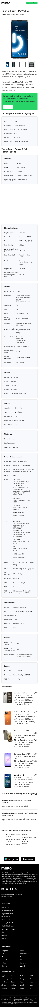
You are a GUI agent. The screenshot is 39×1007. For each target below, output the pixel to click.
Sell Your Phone (31, 3)
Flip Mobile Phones (8, 926)
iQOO (31, 976)
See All (22, 966)
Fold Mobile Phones (8, 929)
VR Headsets (6, 917)
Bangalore (5, 951)
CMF (12, 976)
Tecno (32, 982)
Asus (21, 982)
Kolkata (4, 963)
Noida (22, 957)
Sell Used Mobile (7, 911)
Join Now (8, 107)
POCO (22, 988)
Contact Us (5, 907)
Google (22, 979)
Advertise (5, 938)
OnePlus (4, 982)
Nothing (4, 988)
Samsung (5, 979)
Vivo (12, 979)
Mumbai (4, 957)
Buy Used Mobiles (8, 914)
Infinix (22, 985)
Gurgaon (23, 963)
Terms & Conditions (13, 999)
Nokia (13, 988)
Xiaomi (4, 985)
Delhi (3, 954)
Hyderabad (5, 960)
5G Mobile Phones (8, 920)
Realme (13, 985)
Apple (3, 976)
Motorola (23, 976)
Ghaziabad (23, 960)
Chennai (4, 966)
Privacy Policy (21, 999)
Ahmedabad (24, 954)
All (30, 988)
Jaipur (22, 951)
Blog (3, 932)
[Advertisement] (19, 205)
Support (4, 935)
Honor (32, 979)
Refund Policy (29, 999)
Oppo (13, 982)
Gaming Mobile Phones (9, 923)
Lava (31, 985)
